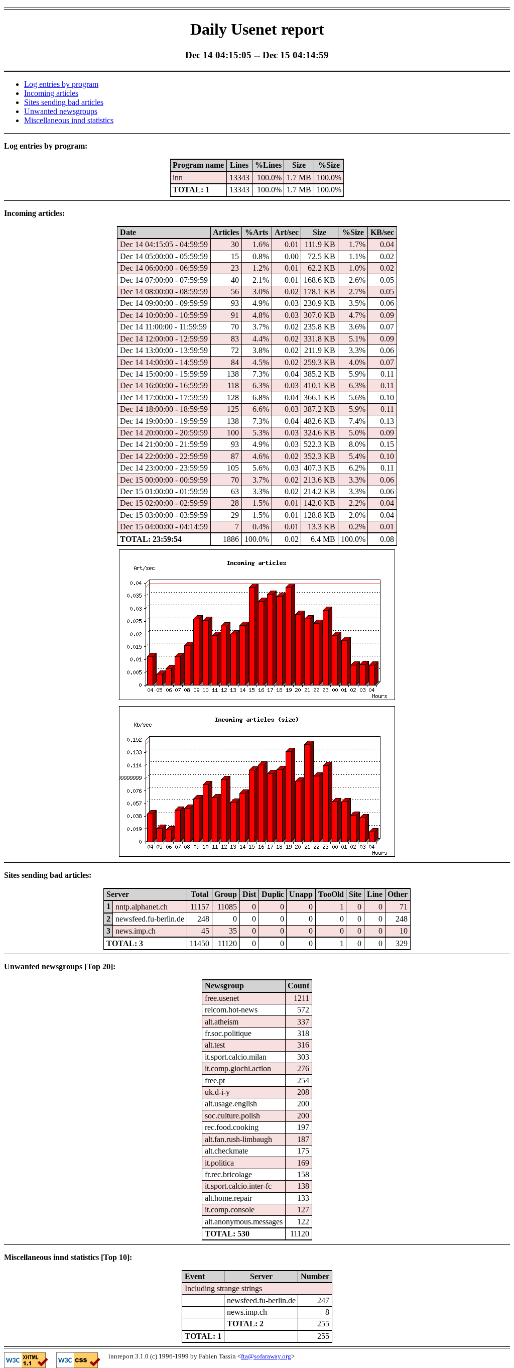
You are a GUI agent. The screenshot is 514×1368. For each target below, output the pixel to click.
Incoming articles (51, 93)
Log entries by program (61, 84)
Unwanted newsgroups (60, 111)
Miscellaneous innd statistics (68, 120)
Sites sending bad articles (63, 102)
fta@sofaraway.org (266, 1356)
